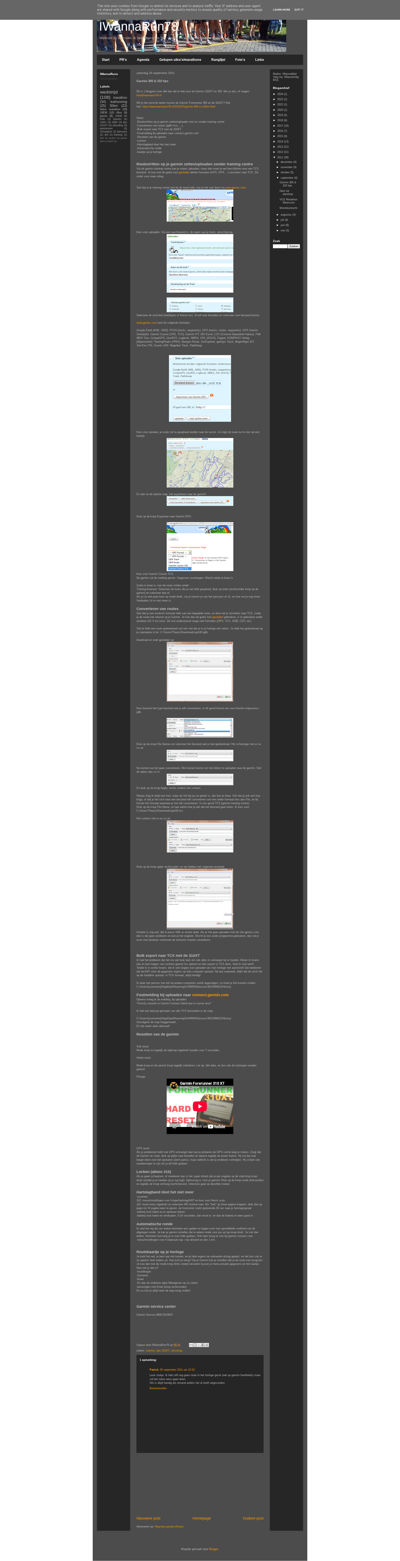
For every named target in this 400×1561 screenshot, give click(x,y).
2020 (280, 109)
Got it (299, 9)
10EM (103, 112)
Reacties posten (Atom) (169, 1526)
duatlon (112, 138)
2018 (280, 120)
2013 (280, 146)
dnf (106, 134)
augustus (286, 214)
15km (103, 122)
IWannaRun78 (138, 26)
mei (283, 230)
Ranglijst (218, 59)
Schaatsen (106, 131)
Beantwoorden (158, 1388)
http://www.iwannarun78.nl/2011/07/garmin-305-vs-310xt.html (178, 106)
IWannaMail (289, 73)
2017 (280, 125)
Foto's (240, 59)
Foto (102, 119)
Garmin (150, 1350)
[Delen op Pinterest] (207, 1345)
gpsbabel (184, 172)
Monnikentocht (288, 208)
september (287, 177)
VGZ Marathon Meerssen (288, 201)
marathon (120, 97)
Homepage (201, 1518)
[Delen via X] (199, 1345)
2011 (280, 157)
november (287, 167)
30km (114, 105)
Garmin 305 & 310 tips (288, 184)
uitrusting (176, 1350)
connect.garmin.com (210, 995)
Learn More (281, 9)
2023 (280, 99)
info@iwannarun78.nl (148, 95)
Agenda (143, 59)
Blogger (213, 1549)
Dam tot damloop (286, 192)
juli (283, 219)
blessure (122, 131)
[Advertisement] (212, 1329)
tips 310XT (162, 1350)
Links (259, 59)
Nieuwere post (148, 1518)
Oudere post (253, 1518)
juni (283, 225)
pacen (103, 115)
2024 (280, 94)
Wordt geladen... (110, 78)
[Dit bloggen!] (195, 1345)
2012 (280, 151)
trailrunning (118, 102)
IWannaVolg (291, 77)
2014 (280, 141)
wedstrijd (109, 92)
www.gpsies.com (235, 187)
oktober (285, 172)
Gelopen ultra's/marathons (180, 59)
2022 (280, 104)
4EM (114, 122)
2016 (280, 130)
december (287, 161)
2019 (280, 115)
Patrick (154, 1369)
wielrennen (106, 128)
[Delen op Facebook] (203, 1345)
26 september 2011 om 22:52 (177, 1369)
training (118, 134)
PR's (123, 59)
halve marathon (110, 109)
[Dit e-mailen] (191, 1345)
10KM (118, 116)
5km (102, 138)
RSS (276, 80)
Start (105, 59)
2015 (280, 136)
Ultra (119, 112)
